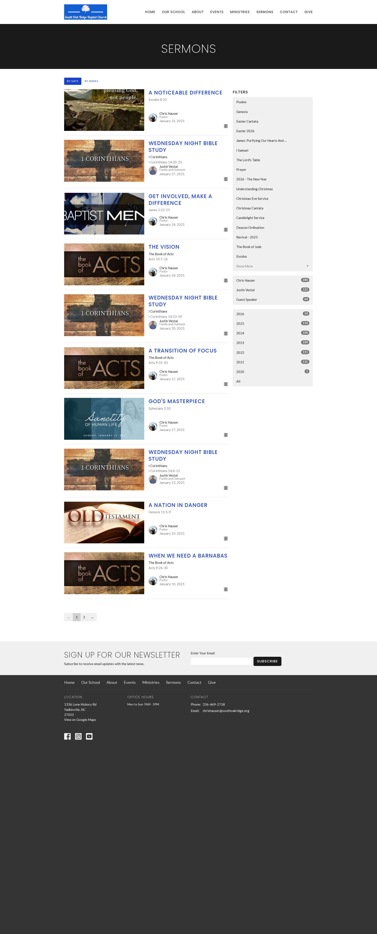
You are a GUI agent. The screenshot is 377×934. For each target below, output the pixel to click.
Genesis (242, 112)
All (238, 381)
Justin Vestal (272, 290)
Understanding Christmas (254, 189)
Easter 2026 (245, 131)
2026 (272, 314)
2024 (272, 333)
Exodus (241, 256)
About (198, 12)
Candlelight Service (250, 218)
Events (217, 12)
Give (308, 12)
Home (150, 12)
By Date (73, 81)
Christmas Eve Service (252, 198)
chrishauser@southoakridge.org (226, 711)
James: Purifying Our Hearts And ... (261, 140)
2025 (272, 323)
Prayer (241, 169)
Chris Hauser (272, 280)
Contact (289, 12)
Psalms (241, 102)
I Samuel (242, 150)
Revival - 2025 (247, 237)
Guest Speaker (272, 299)
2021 (272, 362)
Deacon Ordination (250, 227)
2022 (272, 352)
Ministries (240, 12)
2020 (272, 371)
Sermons (264, 12)
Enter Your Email (203, 653)
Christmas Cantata (249, 208)
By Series (91, 81)
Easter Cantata (247, 121)
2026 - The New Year (251, 179)
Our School (173, 12)
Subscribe (267, 661)
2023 (272, 342)
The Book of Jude (248, 247)
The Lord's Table (248, 160)
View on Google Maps (80, 720)
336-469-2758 (214, 704)
